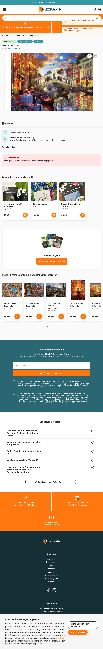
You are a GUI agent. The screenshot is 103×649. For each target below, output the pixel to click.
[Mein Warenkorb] (99, 9)
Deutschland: (51, 608)
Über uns (51, 572)
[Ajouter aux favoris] (95, 55)
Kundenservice (73, 401)
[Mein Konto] (95, 9)
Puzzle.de (63, 381)
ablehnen (60, 638)
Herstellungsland (51, 578)
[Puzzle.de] (50, 9)
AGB (51, 565)
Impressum (51, 559)
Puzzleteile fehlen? (51, 575)
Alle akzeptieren (78, 632)
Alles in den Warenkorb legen (52, 261)
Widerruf (51, 582)
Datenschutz (51, 562)
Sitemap (51, 569)
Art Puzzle (6, 48)
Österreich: (51, 611)
